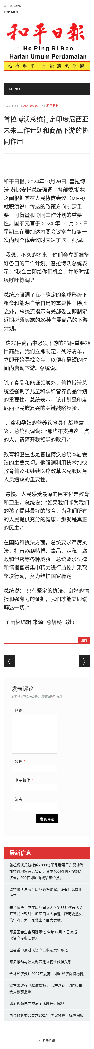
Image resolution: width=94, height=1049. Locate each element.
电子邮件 (24, 780)
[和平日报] (47, 70)
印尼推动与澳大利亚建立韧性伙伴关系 (40, 962)
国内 (84, 640)
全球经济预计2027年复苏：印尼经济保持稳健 (46, 974)
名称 (20, 761)
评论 (18, 710)
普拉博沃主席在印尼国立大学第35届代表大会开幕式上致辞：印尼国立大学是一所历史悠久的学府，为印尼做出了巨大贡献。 (46, 913)
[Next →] (84, 661)
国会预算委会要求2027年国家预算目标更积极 (46, 1015)
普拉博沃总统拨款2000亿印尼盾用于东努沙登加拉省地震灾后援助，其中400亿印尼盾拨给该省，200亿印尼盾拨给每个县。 (46, 871)
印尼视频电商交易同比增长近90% (36, 1004)
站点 (18, 799)
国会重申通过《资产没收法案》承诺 (38, 950)
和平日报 (52, 106)
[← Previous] (9, 661)
